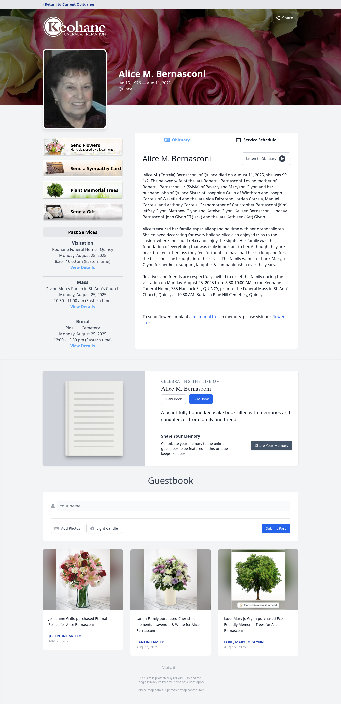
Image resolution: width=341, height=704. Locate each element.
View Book (173, 399)
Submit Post (276, 528)
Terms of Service (184, 682)
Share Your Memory (271, 445)
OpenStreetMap (176, 690)
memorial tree (206, 316)
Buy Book (201, 399)
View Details (82, 267)
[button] (83, 579)
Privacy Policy (156, 682)
